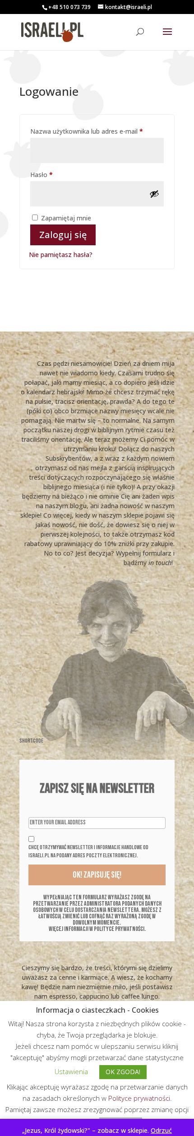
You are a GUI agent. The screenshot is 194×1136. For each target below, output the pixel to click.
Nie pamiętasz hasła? (60, 254)
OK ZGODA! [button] (123, 1071)
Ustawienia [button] (71, 1071)
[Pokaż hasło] (154, 194)
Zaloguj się (63, 235)
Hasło (58, 174)
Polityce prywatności (139, 1098)
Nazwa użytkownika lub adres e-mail (97, 131)
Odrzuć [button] (161, 1130)
